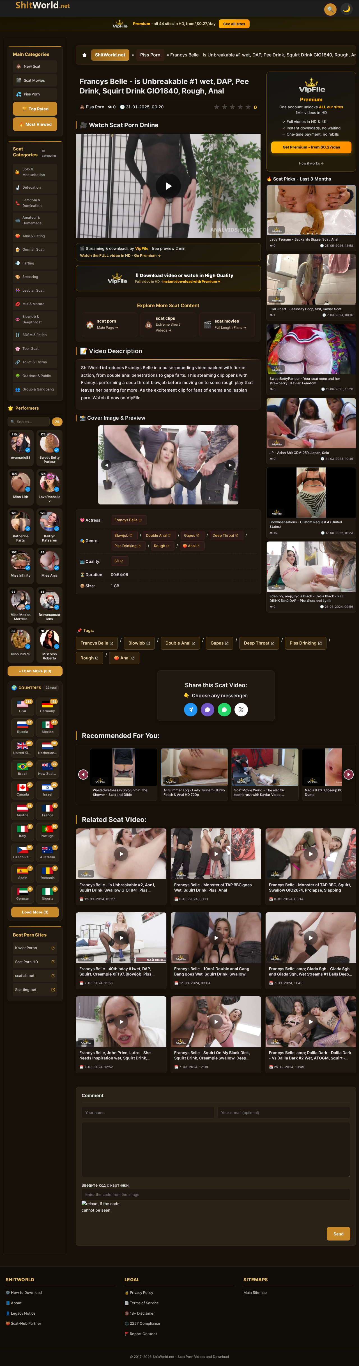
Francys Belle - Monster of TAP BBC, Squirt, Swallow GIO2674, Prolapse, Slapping (310, 887)
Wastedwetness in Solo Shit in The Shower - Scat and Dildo (120, 792)
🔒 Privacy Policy (139, 1292)
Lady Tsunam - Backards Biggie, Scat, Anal (304, 239)
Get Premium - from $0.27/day (311, 147)
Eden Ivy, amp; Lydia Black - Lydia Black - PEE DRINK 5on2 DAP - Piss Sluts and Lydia (307, 598)
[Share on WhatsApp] (224, 709)
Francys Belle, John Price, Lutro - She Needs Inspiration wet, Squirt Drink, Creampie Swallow (115, 1055)
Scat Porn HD (26, 962)
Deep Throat (223, 535)
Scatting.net (25, 989)
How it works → (311, 163)
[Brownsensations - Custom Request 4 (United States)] (311, 492)
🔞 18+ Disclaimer (140, 1313)
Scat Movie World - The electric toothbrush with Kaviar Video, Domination (259, 794)
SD (116, 561)
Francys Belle (126, 520)
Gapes (189, 535)
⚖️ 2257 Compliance (142, 1323)
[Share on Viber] (207, 709)
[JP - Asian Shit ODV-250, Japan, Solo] (311, 423)
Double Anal (156, 535)
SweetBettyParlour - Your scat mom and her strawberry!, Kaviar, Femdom (305, 380)
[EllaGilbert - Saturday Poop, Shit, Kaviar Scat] (311, 279)
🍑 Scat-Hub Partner (23, 1323)
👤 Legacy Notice (21, 1313)
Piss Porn (150, 55)
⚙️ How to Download (24, 1292)
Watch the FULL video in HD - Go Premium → (120, 255)
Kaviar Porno (26, 947)
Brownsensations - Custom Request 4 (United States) (306, 524)
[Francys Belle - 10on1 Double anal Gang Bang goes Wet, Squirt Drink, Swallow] (216, 937)
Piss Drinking (125, 545)
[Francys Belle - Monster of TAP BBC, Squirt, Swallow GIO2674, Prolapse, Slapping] (311, 853)
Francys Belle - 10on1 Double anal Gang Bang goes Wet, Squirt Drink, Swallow (211, 971)
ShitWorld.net (110, 55)
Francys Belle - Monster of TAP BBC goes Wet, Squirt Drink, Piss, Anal (213, 887)
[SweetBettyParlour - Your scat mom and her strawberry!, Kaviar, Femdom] (311, 349)
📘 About (14, 1303)
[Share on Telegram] (190, 709)
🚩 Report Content (141, 1333)
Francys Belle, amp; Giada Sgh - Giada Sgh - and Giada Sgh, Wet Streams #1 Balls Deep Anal (311, 971)
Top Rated (35, 108)
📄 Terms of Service (142, 1303)
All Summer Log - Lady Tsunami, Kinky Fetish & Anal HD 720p (194, 792)
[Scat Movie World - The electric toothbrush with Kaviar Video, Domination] (265, 767)
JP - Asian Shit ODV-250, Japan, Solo (299, 452)
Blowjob (121, 535)
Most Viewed (35, 124)
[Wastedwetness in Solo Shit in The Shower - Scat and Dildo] (123, 767)
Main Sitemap (255, 1292)
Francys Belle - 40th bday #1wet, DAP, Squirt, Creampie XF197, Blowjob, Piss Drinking (115, 971)
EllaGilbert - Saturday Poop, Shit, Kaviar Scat (305, 309)
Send (338, 1234)
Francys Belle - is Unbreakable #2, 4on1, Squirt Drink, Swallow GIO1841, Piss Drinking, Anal (117, 887)
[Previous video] (83, 774)
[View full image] (168, 464)
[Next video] (349, 774)
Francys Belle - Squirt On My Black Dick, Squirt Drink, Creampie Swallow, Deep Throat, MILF (212, 1055)
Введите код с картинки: (106, 1185)
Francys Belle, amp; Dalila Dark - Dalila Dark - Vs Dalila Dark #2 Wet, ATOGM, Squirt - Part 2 (310, 1055)
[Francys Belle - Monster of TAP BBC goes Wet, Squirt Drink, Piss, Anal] (216, 853)
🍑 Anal (189, 545)
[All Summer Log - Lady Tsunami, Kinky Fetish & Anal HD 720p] (194, 767)
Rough (159, 545)
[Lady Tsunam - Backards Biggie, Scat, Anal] (311, 210)
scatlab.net (24, 975)
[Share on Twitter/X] (241, 709)
